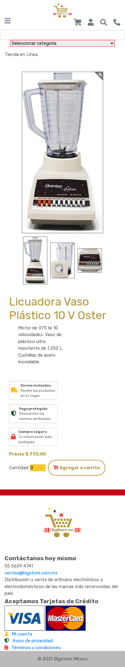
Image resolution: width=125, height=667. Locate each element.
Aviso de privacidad (32, 640)
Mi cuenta (22, 634)
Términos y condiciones (36, 647)
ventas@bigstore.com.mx (31, 573)
